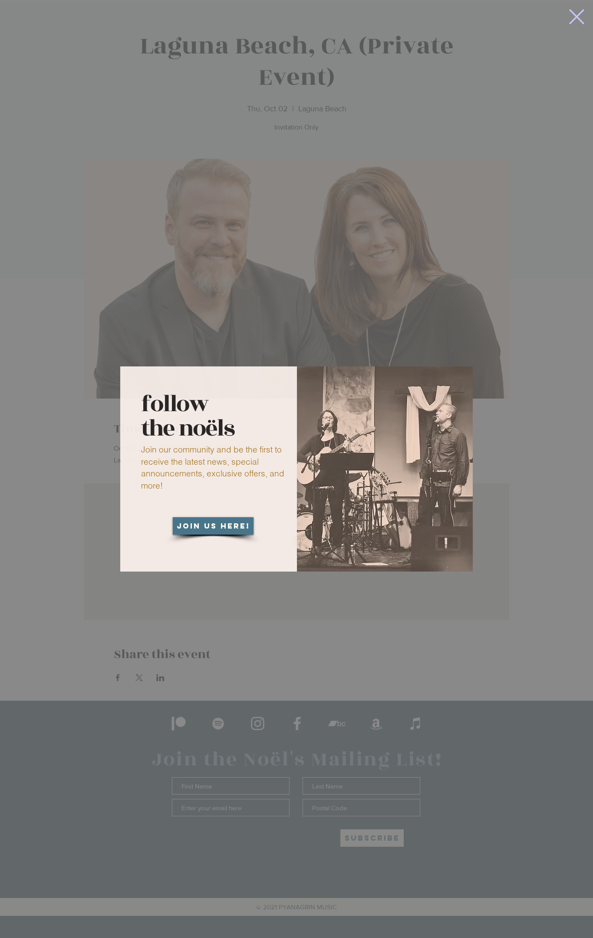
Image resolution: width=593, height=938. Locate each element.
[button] (576, 17)
